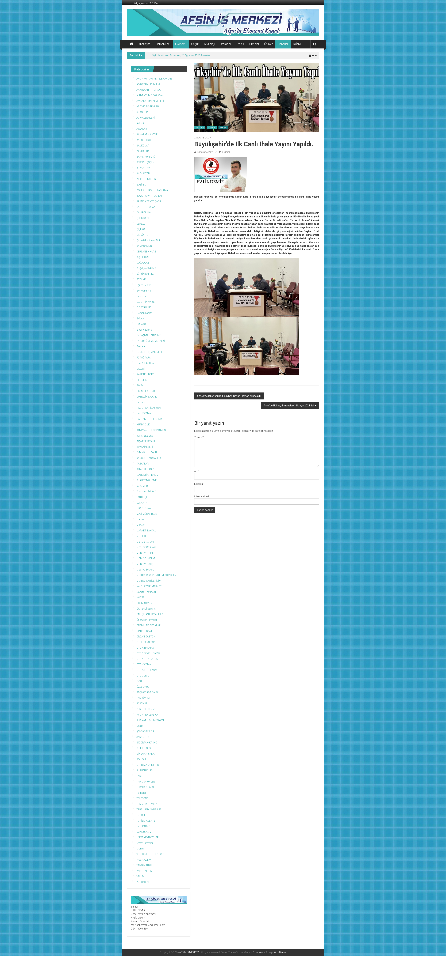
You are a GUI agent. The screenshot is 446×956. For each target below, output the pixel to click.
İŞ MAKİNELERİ (144, 446)
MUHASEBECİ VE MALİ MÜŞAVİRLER (156, 575)
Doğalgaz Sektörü (146, 268)
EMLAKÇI (141, 324)
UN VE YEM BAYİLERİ (147, 837)
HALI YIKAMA (143, 413)
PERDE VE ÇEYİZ (145, 709)
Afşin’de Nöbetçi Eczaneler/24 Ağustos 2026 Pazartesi (181, 55)
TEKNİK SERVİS (145, 787)
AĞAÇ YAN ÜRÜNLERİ (148, 84)
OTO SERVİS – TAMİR (148, 653)
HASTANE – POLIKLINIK (149, 419)
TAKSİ (139, 776)
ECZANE (141, 279)
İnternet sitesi (201, 496)
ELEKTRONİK (143, 307)
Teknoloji (209, 44)
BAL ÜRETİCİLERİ (145, 140)
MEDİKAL (141, 536)
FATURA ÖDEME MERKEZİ (150, 340)
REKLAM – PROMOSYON (150, 720)
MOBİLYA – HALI (145, 552)
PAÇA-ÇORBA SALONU (148, 692)
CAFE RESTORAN (146, 207)
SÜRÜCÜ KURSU (145, 770)
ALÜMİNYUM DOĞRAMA (149, 95)
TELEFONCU (143, 798)
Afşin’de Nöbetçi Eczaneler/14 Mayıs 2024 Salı (289, 405)
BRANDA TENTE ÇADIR (149, 201)
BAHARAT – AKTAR (147, 134)
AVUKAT (140, 123)
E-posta (199, 483)
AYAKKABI (142, 128)
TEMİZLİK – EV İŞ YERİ (148, 804)
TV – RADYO (143, 826)
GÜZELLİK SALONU (146, 396)
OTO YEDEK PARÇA (147, 659)
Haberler (283, 44)
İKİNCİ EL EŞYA (144, 435)
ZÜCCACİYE (142, 882)
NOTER (140, 597)
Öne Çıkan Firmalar (146, 619)
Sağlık (195, 44)
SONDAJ (141, 759)
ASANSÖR (142, 112)
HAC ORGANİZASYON (148, 407)
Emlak (240, 44)
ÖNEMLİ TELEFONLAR (148, 625)
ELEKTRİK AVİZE (145, 301)
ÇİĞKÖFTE (142, 234)
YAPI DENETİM (144, 871)
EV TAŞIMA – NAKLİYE (148, 335)
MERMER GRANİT (146, 541)
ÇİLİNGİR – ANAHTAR (148, 240)
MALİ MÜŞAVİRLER (146, 513)
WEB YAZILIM (143, 859)
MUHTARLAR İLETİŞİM (148, 580)
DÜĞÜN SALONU (145, 274)
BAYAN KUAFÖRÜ (146, 156)
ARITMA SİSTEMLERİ (148, 106)
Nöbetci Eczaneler (146, 592)
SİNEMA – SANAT (146, 753)
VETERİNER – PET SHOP (150, 854)
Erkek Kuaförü (144, 329)
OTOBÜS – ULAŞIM (146, 670)
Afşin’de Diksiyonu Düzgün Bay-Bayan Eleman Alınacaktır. (230, 396)
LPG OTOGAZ (143, 508)
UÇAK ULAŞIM (144, 831)
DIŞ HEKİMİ (142, 257)
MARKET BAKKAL (146, 530)
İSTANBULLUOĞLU (146, 452)
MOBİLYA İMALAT (145, 558)
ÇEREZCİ (141, 223)
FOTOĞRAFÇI (143, 357)
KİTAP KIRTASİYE (145, 469)
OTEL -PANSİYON (146, 642)
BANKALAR (142, 151)
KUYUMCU (142, 486)
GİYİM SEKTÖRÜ (145, 391)
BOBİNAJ (141, 184)
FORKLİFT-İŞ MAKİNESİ (149, 352)
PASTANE (141, 703)
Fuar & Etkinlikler (145, 363)
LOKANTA (141, 502)
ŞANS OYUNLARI (145, 731)
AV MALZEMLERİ (145, 117)
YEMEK (140, 876)
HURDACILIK (143, 424)
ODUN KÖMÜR (144, 603)
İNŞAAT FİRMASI (145, 441)
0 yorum (226, 152)
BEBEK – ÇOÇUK (145, 162)
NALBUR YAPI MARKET (149, 586)
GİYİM (139, 385)
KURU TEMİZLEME (146, 480)
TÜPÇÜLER (142, 815)
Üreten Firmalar (144, 843)
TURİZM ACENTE (145, 820)
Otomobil (225, 44)
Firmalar (254, 44)
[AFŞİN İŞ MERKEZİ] (131, 44)
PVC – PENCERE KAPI (148, 714)
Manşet (223, 127)
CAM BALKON (144, 212)
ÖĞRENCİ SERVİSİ (146, 608)
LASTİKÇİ (141, 497)
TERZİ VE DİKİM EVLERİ (149, 809)
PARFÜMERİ (143, 698)
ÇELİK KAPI (142, 218)
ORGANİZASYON (145, 636)
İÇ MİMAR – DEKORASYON (151, 430)
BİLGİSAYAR (143, 173)
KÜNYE (297, 44)
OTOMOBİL (142, 675)
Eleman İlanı (163, 44)
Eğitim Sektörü (144, 285)
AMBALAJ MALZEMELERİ (150, 101)
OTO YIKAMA (143, 664)
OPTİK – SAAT (144, 631)
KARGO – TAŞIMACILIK (148, 458)
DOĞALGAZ (142, 262)
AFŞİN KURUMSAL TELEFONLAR (154, 78)
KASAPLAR (142, 463)
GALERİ (140, 368)
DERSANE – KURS (146, 251)
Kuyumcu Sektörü (146, 491)
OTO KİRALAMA (145, 647)
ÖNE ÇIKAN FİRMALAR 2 (149, 614)
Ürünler (268, 44)
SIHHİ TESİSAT (144, 748)
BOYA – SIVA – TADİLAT (149, 195)
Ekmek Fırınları (144, 290)
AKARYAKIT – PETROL (148, 89)
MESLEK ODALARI (146, 547)
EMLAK (140, 318)
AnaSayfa (144, 44)
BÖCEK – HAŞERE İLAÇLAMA (152, 190)
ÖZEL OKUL (142, 686)
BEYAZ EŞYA (143, 168)
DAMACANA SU (144, 246)
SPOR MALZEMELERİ (148, 765)
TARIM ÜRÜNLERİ (145, 781)
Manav (140, 519)
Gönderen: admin (205, 152)
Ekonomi (180, 44)
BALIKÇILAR (142, 145)
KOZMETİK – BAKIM (147, 474)
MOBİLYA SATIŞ (144, 564)
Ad (196, 471)
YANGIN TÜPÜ (144, 865)
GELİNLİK (141, 380)
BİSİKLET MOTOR (146, 179)
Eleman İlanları (144, 313)
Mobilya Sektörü (145, 569)
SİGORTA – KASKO (146, 742)
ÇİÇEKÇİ (140, 229)
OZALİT (140, 681)
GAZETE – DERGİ (145, 374)
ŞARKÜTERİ (142, 737)
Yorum (199, 437)
